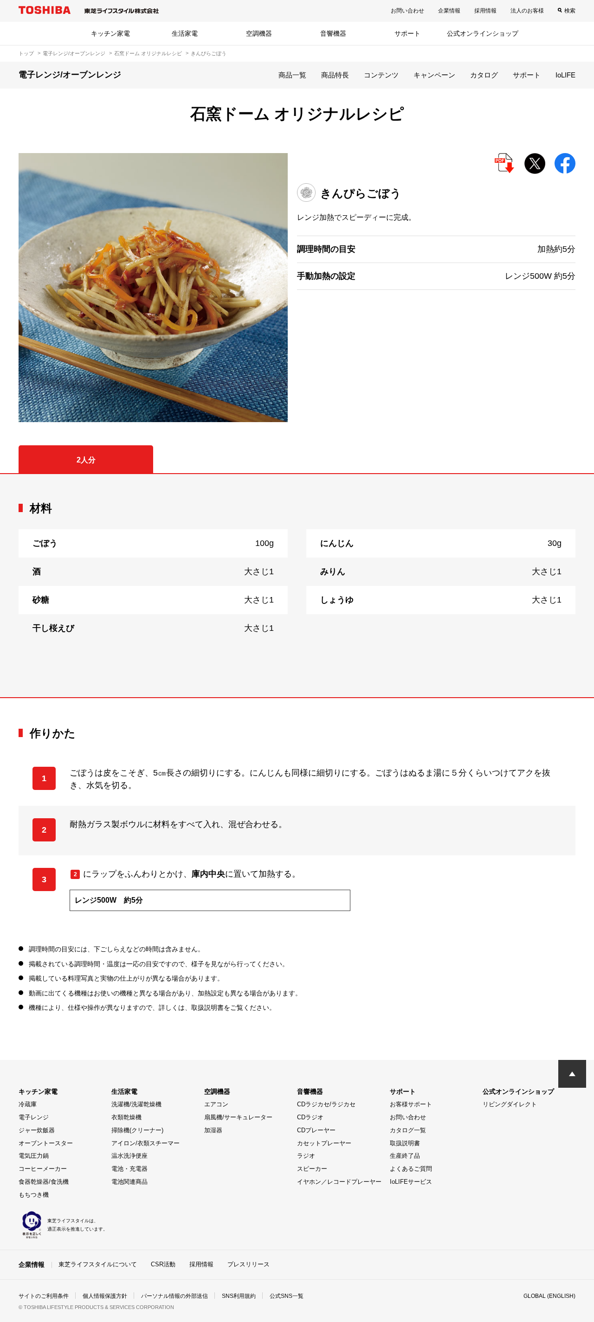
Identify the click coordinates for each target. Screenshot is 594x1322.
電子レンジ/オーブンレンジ (74, 53)
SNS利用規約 (239, 1296)
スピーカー (312, 1168)
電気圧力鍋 (34, 1155)
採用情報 (485, 10)
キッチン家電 (110, 33)
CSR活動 (163, 1264)
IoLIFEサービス (411, 1181)
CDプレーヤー (316, 1130)
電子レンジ (34, 1117)
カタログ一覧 (408, 1130)
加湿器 (213, 1130)
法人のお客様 (527, 10)
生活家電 (185, 33)
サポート (407, 33)
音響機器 (333, 33)
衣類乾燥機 (126, 1117)
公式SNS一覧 (286, 1296)
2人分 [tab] (86, 460)
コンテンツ (381, 75)
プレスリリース (248, 1264)
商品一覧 (292, 75)
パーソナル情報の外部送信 (174, 1296)
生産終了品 (405, 1155)
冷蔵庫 (28, 1104)
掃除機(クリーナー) (137, 1130)
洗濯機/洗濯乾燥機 (136, 1104)
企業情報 (449, 10)
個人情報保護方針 (105, 1296)
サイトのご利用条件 (44, 1296)
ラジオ (306, 1155)
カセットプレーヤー (324, 1143)
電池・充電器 (129, 1168)
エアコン (216, 1104)
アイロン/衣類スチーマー (145, 1143)
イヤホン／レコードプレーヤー (339, 1181)
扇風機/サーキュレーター (238, 1117)
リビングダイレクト (510, 1104)
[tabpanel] (297, 585)
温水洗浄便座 (129, 1155)
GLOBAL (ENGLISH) (549, 1296)
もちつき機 (34, 1194)
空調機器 (259, 33)
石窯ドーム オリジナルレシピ (148, 53)
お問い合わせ (407, 10)
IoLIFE (565, 75)
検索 (569, 10)
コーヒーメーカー (43, 1168)
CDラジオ (310, 1117)
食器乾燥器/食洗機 (44, 1181)
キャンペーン (434, 75)
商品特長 (335, 75)
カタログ (484, 75)
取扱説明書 (405, 1143)
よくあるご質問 (411, 1168)
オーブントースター (46, 1143)
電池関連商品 (129, 1181)
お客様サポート (411, 1104)
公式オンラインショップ (482, 33)
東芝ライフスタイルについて (97, 1264)
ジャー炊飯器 (37, 1130)
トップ (26, 53)
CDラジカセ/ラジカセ (326, 1104)
